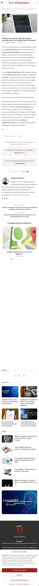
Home (3, 9)
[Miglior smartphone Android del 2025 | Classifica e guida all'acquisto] (7, 439)
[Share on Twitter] (23, 171)
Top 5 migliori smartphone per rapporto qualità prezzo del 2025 (25, 460)
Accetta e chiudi (19, 570)
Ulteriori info (26, 144)
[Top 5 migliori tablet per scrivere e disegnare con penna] (7, 450)
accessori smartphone (9, 136)
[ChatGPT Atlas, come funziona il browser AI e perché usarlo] (10, 391)
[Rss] (24, 376)
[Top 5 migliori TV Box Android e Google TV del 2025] (7, 472)
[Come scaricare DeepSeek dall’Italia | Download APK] (10, 414)
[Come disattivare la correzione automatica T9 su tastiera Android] (29, 414)
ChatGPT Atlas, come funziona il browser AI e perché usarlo (10, 401)
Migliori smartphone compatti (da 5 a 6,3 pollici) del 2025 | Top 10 (26, 482)
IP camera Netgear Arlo (25, 101)
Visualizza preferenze (19, 580)
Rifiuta (19, 575)
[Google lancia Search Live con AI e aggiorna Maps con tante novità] (19, 238)
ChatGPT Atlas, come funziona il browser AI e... (20, 502)
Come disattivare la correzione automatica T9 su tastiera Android (29, 424)
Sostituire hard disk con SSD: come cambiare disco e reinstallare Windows (29, 402)
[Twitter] (19, 376)
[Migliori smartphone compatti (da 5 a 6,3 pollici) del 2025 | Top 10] (7, 483)
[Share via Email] (27, 171)
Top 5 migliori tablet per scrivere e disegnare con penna (25, 448)
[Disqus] (19, 288)
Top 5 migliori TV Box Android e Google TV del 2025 (25, 470)
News (7, 9)
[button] (4, 244)
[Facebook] (15, 376)
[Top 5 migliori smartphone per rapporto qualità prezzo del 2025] (7, 461)
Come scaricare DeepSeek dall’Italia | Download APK (9, 424)
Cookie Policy (12, 584)
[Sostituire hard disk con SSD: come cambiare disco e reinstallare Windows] (29, 391)
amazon (20, 136)
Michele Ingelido (10, 42)
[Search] (37, 2)
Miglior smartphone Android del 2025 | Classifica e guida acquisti (25, 438)
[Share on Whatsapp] (25, 171)
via (3, 129)
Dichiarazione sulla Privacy (23, 584)
